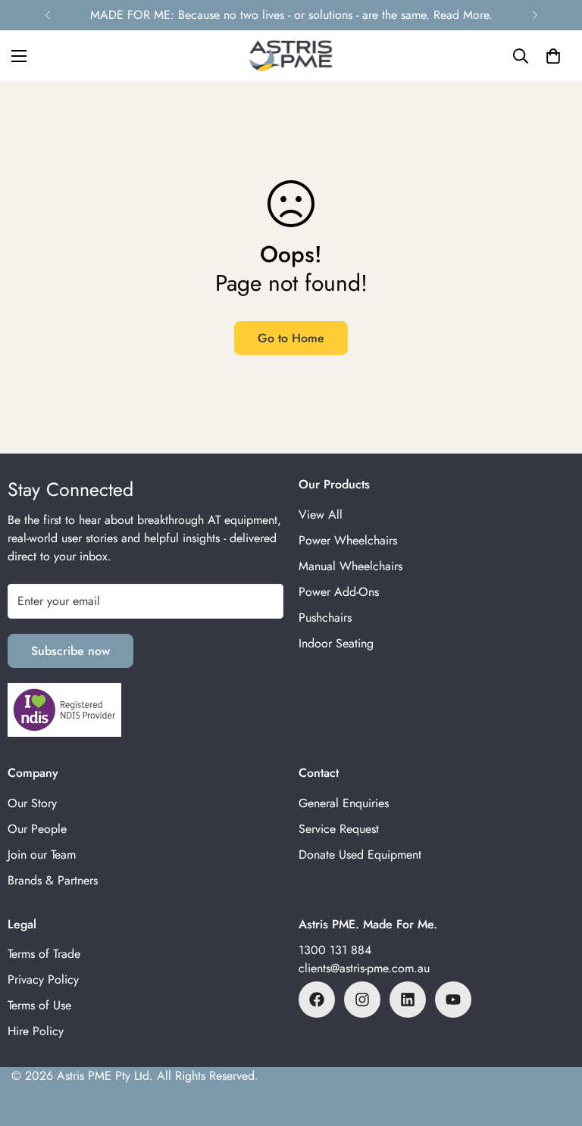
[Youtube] (453, 999)
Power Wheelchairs (348, 540)
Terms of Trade (44, 953)
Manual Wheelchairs (350, 566)
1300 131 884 (335, 950)
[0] (553, 56)
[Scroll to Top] (552, 1043)
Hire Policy (36, 1031)
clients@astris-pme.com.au (364, 968)
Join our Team (42, 854)
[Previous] (47, 15)
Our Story (32, 803)
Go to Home (291, 338)
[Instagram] (362, 999)
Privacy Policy (43, 979)
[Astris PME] (291, 55)
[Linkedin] (408, 999)
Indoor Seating (336, 643)
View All (321, 514)
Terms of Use (39, 1005)
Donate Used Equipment (360, 854)
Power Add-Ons (339, 591)
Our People (37, 828)
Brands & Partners (53, 880)
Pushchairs (325, 617)
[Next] (535, 15)
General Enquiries (344, 803)
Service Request (339, 828)
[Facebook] (317, 999)
